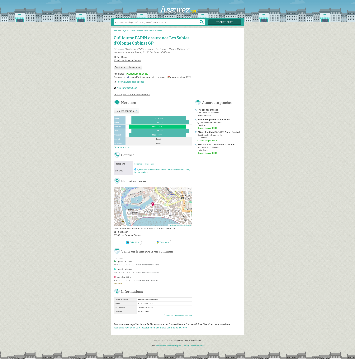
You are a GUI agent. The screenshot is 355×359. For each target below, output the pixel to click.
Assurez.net (177, 10)
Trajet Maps (164, 242)
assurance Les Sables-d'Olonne (171, 328)
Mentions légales (174, 346)
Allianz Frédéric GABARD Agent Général (218, 132)
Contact (186, 346)
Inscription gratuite (198, 346)
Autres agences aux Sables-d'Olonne (132, 94)
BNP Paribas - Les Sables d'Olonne (215, 144)
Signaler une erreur (123, 147)
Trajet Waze (134, 242)
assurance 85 (148, 328)
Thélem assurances (207, 110)
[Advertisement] (218, 53)
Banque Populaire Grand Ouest (213, 119)
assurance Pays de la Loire (127, 328)
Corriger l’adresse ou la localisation (180, 225)
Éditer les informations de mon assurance (178, 315)
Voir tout (118, 284)
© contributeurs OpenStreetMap (181, 189)
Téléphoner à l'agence (144, 164)
